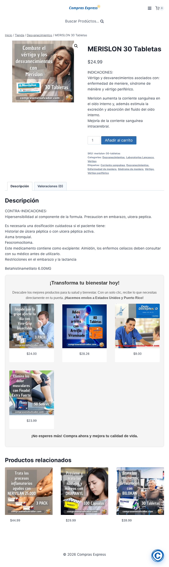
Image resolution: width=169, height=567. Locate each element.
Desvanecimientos (113, 157)
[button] (76, 46)
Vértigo (92, 161)
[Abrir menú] (149, 8)
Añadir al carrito (119, 140)
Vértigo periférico (98, 173)
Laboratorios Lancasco (140, 157)
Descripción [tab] (20, 186)
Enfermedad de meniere (102, 169)
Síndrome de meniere (130, 169)
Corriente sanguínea (113, 165)
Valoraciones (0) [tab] (50, 186)
